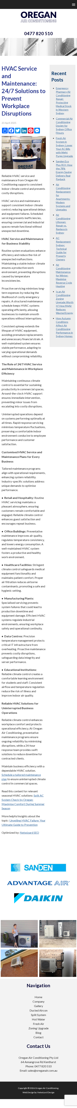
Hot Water (38, 1019)
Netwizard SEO (29, 832)
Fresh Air (38, 1023)
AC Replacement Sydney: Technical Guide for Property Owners (63, 249)
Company (38, 1001)
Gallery (38, 1006)
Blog (38, 1032)
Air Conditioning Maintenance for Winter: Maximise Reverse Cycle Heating (64, 275)
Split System (38, 1014)
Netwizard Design (45, 1092)
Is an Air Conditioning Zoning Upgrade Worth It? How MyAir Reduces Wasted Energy (64, 302)
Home (38, 997)
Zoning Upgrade (38, 1028)
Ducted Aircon (38, 1010)
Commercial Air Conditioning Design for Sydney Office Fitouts (64, 125)
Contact (38, 1037)
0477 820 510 (38, 33)
